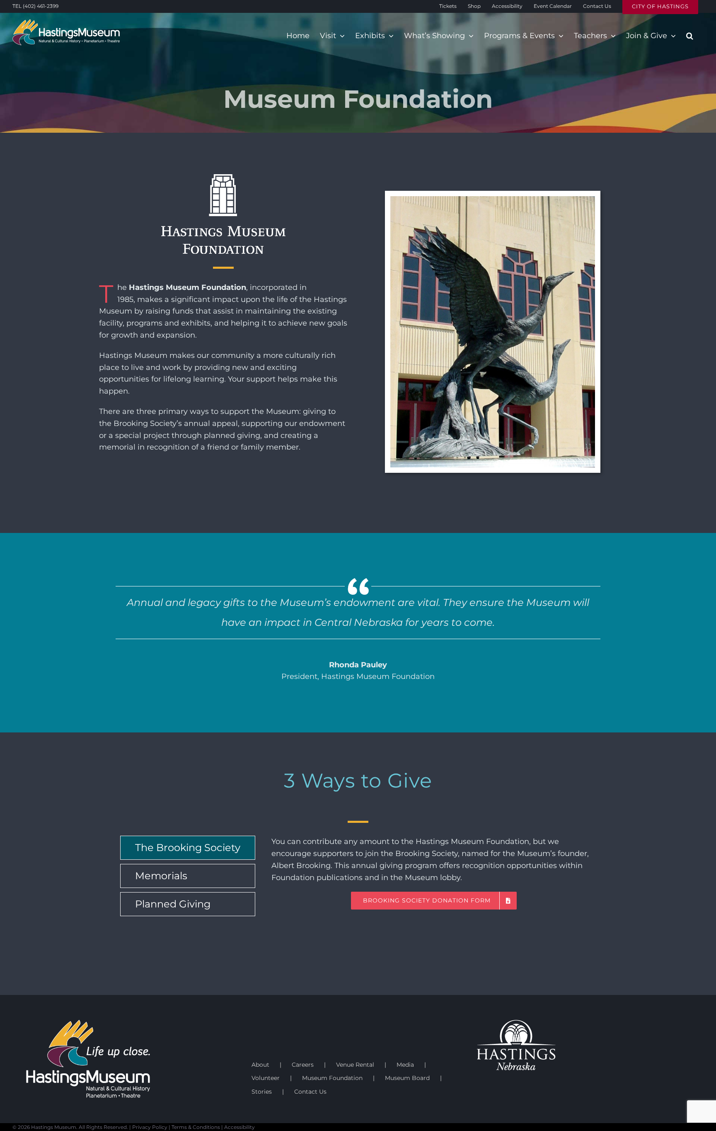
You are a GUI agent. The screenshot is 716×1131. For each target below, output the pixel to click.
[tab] (187, 848)
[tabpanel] (433, 878)
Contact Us (310, 1091)
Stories (262, 1091)
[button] (689, 35)
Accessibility (239, 1127)
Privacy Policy (149, 1127)
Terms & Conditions (196, 1127)
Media (405, 1064)
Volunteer (266, 1078)
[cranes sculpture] (492, 199)
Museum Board (407, 1078)
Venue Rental (355, 1064)
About (260, 1064)
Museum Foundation (332, 1078)
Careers (303, 1064)
